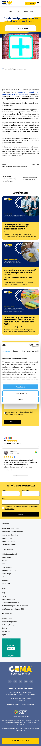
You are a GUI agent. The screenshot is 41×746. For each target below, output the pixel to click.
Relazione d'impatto (9, 570)
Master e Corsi (28, 11)
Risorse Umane (7, 618)
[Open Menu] (38, 3)
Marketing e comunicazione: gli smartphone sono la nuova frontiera (10, 179)
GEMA (10, 11)
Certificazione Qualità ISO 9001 (13, 609)
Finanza (4, 628)
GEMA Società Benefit (9, 554)
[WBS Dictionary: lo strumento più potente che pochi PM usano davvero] (20, 254)
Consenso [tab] (6, 351)
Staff (3, 564)
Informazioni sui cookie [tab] (30, 351)
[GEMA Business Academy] (7, 3)
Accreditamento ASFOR (10, 602)
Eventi (4, 596)
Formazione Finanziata (10, 535)
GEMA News (24, 277)
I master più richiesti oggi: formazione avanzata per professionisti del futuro (16, 226)
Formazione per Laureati (10, 528)
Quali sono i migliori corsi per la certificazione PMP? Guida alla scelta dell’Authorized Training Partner (19, 320)
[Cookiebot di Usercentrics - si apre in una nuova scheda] (29, 345)
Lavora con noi (7, 583)
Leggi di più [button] (8, 470)
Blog (18, 11)
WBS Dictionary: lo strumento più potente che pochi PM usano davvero (20, 272)
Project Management (11, 277)
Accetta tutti (20, 387)
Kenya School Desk (8, 599)
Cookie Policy (28, 705)
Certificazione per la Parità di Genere (15, 606)
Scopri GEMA (6, 557)
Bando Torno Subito (9, 541)
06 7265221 (30, 3)
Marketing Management (10, 625)
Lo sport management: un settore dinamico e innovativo (30, 179)
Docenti (4, 561)
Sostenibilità (6, 631)
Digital (4, 635)
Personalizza (19, 393)
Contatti (5, 580)
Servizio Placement (9, 545)
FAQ (3, 577)
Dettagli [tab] (16, 351)
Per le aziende (7, 538)
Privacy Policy (19, 414)
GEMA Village (6, 574)
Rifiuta (20, 399)
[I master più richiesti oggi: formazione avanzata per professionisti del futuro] (20, 209)
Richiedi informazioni (21, 740)
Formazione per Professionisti (12, 532)
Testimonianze (7, 567)
